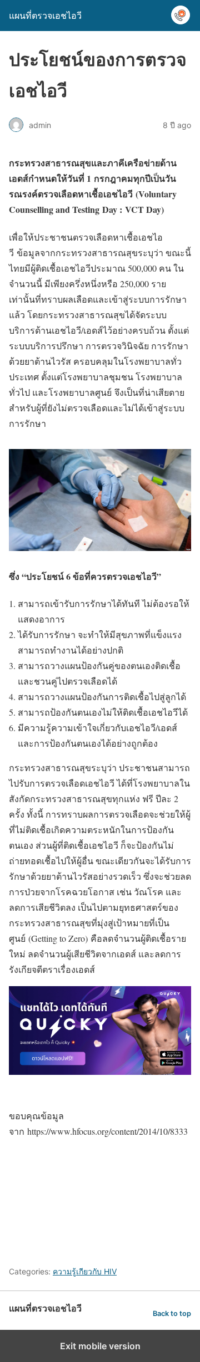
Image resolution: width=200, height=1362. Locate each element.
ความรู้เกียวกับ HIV (85, 1271)
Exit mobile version (100, 1345)
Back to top (172, 1313)
